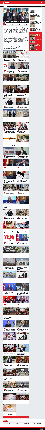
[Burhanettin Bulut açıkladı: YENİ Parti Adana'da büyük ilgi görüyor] (9, 65)
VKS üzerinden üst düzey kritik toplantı (21, 305)
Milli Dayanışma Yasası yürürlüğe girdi (9, 194)
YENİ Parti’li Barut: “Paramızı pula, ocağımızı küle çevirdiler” (22, 280)
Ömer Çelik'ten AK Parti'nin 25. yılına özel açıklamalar (22, 244)
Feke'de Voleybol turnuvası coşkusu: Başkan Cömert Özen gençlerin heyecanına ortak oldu (38, 16)
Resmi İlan (22, 4)
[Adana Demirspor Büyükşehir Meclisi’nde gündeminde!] (9, 249)
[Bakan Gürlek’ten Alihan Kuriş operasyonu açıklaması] (22, 200)
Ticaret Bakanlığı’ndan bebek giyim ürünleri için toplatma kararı (22, 119)
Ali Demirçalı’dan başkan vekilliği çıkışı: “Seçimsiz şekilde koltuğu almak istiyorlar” (9, 317)
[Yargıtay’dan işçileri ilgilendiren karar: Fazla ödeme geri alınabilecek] (22, 262)
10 (19, 24)
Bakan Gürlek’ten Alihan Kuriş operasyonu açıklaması (21, 206)
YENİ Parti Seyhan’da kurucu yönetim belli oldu (8, 244)
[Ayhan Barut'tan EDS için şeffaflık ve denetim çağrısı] (9, 212)
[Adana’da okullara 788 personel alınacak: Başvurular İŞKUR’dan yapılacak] (9, 113)
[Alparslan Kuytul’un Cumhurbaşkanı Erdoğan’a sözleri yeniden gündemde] (22, 162)
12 (22, 24)
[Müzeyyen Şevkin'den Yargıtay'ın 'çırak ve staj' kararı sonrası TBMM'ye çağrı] (22, 126)
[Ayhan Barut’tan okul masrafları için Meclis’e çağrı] (22, 336)
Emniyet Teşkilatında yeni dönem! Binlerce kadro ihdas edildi (22, 391)
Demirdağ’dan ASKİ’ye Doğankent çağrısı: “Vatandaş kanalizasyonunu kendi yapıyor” (22, 293)
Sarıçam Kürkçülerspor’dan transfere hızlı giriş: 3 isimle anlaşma (38, 26)
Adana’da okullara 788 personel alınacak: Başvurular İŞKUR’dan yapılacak (9, 119)
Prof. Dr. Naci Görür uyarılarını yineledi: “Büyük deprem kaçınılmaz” (9, 206)
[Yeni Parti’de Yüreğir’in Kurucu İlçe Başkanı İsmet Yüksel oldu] (22, 323)
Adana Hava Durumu (16, 423)
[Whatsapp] (41, 420)
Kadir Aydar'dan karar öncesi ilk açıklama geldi (22, 72)
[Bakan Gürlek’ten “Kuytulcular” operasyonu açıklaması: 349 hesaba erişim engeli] (9, 175)
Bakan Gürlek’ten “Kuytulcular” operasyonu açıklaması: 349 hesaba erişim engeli (9, 181)
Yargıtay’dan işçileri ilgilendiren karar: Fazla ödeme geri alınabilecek (22, 268)
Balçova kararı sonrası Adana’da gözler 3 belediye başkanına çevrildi (9, 60)
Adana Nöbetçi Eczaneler (7, 423)
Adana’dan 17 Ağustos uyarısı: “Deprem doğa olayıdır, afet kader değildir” (9, 231)
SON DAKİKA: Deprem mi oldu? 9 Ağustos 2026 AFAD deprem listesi (9, 402)
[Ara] (41, 2)
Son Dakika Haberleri (26, 425)
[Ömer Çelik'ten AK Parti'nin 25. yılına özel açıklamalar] (22, 237)
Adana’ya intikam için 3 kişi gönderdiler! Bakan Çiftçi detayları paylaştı (9, 169)
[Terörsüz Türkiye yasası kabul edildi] (9, 348)
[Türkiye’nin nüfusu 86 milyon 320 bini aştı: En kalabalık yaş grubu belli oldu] (9, 126)
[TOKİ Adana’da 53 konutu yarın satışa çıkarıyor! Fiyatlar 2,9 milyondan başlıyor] (22, 187)
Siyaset (7, 4)
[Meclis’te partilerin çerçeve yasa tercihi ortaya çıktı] (22, 311)
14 (26, 24)
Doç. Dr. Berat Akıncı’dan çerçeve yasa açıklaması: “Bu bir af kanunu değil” (9, 366)
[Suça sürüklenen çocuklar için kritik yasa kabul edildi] (22, 396)
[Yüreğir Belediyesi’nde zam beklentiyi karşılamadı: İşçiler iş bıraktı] (9, 274)
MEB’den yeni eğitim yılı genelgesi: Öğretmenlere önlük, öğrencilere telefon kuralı (22, 145)
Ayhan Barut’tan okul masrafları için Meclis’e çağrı (22, 342)
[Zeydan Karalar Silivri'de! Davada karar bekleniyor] (9, 77)
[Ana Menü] (41, 5)
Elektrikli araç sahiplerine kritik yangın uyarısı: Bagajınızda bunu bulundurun (38, 19)
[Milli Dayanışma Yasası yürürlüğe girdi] (9, 187)
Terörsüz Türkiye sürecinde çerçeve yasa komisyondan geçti (22, 378)
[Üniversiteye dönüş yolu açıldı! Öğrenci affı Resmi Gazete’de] (9, 384)
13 (24, 24)
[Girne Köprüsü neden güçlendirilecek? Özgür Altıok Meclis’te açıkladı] (22, 249)
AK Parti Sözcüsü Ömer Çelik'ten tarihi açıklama (9, 293)
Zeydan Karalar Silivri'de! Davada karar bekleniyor (9, 83)
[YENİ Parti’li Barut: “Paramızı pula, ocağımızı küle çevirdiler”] (22, 274)
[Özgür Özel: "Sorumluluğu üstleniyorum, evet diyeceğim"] (22, 348)
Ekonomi (10, 4)
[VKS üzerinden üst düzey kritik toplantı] (22, 299)
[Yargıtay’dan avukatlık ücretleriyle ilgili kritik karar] (9, 151)
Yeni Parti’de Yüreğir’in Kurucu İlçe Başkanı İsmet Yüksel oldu (22, 330)
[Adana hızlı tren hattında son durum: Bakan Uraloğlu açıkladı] (9, 262)
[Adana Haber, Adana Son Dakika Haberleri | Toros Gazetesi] (6, 2)
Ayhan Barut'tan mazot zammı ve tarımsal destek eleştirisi (9, 108)
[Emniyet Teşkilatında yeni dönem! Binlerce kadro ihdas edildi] (22, 384)
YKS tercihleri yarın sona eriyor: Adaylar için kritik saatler (9, 414)
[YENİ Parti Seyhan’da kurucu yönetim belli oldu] (9, 237)
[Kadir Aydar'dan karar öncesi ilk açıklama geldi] (22, 65)
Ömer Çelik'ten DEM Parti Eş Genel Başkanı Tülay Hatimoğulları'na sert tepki (9, 330)
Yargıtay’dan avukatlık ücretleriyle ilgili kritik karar (9, 157)
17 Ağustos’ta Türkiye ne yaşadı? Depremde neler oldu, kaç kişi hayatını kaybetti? (22, 219)
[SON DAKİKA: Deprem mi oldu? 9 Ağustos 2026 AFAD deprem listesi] (9, 396)
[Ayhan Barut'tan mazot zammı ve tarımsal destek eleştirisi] (9, 101)
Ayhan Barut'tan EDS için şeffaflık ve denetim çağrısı (9, 219)
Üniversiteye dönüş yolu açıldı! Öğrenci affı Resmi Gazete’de (8, 391)
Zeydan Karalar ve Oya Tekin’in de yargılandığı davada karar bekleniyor (9, 95)
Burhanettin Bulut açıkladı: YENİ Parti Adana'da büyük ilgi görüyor (9, 72)
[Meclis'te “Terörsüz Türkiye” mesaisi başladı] (22, 359)
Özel (35, 21)
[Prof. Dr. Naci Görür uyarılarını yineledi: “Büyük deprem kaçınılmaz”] (9, 200)
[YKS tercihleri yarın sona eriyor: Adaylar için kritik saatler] (9, 408)
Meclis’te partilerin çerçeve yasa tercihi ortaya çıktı (22, 317)
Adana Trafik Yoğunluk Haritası (37, 423)
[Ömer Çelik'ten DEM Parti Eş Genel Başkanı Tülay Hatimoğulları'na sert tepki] (9, 323)
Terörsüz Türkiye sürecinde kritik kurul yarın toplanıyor (22, 95)
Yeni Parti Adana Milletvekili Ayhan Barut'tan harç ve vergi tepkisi (22, 60)
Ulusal (17, 4)
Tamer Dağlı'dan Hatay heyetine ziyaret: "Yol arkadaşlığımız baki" (38, 12)
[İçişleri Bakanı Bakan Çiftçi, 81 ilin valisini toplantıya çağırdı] (9, 336)
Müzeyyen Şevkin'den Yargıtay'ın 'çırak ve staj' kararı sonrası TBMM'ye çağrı (22, 132)
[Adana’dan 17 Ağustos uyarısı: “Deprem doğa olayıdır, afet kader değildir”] (9, 225)
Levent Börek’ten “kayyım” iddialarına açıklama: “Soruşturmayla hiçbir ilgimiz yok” (9, 145)
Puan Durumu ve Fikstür (6, 425)
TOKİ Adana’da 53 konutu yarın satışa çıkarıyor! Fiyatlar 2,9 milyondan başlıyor (22, 194)
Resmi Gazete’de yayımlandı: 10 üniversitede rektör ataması (22, 181)
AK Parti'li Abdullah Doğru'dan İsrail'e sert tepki (22, 108)
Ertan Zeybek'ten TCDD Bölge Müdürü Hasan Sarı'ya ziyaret (38, 30)
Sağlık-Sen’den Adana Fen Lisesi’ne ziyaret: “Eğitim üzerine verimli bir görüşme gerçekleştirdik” (38, 23)
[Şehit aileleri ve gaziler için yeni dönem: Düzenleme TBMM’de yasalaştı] (9, 372)
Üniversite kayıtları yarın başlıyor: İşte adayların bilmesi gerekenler (22, 83)
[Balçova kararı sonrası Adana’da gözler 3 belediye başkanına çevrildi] (9, 54)
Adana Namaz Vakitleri (26, 423)
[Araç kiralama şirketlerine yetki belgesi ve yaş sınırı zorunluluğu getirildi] (22, 225)
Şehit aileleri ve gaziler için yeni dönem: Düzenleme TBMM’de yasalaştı (9, 378)
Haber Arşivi (35, 425)
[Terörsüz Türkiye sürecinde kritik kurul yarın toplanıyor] (22, 89)
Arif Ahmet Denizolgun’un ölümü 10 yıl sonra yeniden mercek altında (22, 157)
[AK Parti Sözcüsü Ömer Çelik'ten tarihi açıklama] (9, 287)
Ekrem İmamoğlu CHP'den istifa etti (9, 305)
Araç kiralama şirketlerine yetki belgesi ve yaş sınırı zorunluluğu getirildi (22, 231)
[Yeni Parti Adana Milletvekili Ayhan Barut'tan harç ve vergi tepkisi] (22, 54)
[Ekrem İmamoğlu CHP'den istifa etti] (9, 299)
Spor (14, 4)
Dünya (19, 4)
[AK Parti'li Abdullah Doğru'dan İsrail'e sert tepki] (22, 101)
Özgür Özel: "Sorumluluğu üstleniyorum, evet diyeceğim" (21, 354)
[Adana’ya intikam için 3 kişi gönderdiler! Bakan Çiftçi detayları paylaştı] (9, 162)
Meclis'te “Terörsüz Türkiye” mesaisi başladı (22, 366)
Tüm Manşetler (15, 425)
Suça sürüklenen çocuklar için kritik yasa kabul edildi (22, 402)
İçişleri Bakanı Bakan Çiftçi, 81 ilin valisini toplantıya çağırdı (9, 342)
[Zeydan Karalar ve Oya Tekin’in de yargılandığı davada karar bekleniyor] (9, 89)
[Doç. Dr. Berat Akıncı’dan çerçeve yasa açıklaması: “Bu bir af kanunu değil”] (9, 359)
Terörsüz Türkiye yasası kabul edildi (9, 353)
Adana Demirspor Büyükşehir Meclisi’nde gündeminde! (8, 255)
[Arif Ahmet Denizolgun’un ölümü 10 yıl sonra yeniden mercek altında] (22, 151)
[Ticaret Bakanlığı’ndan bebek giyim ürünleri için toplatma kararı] (22, 113)
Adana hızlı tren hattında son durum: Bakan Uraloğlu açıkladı (9, 268)
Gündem (4, 4)
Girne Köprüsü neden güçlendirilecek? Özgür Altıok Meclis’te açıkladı (21, 256)
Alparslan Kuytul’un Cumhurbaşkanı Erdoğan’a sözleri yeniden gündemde (22, 169)
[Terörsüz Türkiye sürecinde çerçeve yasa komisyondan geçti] (22, 372)
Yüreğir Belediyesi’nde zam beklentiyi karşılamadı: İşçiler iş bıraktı (9, 281)
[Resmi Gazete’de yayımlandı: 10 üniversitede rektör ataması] (22, 175)
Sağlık (13, 4)
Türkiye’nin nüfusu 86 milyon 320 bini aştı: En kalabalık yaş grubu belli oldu (9, 132)
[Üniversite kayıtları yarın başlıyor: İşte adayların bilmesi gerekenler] (22, 77)
